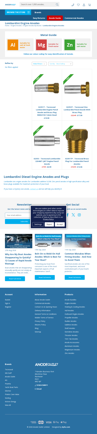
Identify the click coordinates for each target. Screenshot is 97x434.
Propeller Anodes (71, 317)
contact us (34, 189)
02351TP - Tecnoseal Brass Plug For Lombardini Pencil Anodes (77, 161)
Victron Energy (10, 401)
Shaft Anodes (70, 328)
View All (8, 405)
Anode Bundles (70, 300)
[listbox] (64, 64)
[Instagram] (79, 215)
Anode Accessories (72, 342)
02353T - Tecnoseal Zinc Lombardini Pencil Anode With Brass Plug (77, 110)
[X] (73, 215)
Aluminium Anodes (72, 346)
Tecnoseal (9, 369)
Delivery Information (43, 310)
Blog (36, 328)
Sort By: (52, 64)
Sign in (7, 303)
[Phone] (72, 5)
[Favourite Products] (78, 5)
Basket (7, 300)
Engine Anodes (70, 303)
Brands (38, 12)
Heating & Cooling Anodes (75, 307)
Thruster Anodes (71, 335)
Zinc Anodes (69, 353)
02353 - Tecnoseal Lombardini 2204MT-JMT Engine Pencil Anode (47, 161)
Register (8, 307)
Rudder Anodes (70, 321)
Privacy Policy (40, 321)
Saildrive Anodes (71, 325)
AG (6, 380)
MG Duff (8, 373)
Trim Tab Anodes (71, 339)
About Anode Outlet (42, 300)
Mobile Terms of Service (44, 317)
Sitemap (38, 332)
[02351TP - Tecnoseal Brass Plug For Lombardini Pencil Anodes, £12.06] (77, 141)
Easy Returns (39, 18)
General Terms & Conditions (46, 314)
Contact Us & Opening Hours (46, 307)
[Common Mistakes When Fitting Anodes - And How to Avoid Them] (78, 241)
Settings (38, 224)
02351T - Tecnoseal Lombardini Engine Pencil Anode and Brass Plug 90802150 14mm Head (47, 111)
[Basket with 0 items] (89, 5)
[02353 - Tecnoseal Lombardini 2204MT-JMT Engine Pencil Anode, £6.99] (47, 141)
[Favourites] (47, 98)
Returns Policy (40, 325)
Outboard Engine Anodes (74, 314)
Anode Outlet (10, 376)
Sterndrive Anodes (72, 332)
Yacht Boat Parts (11, 387)
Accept (60, 224)
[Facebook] (67, 215)
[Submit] (57, 4)
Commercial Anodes (74, 18)
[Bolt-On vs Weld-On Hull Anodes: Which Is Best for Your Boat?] (48, 241)
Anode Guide (55, 18)
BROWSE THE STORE (16, 12)
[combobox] (37, 4)
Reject (49, 224)
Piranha (8, 384)
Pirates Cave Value (12, 394)
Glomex (8, 391)
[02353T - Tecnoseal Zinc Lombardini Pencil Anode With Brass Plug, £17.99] (77, 89)
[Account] (83, 5)
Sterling (8, 398)
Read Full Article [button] (15, 279)
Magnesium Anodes (72, 350)
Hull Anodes (69, 310)
